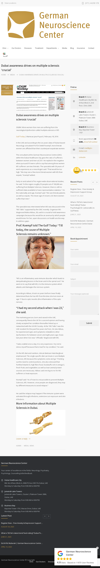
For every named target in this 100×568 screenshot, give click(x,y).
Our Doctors (16, 48)
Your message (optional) (79, 294)
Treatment (39, 48)
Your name (74, 249)
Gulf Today (20, 136)
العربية (5, 56)
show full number (91, 142)
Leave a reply (21, 438)
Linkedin (82, 157)
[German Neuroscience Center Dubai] (50, 25)
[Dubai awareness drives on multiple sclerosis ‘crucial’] (40, 97)
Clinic (4, 48)
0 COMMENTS (7, 93)
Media (64, 48)
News (32, 446)
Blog (72, 48)
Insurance (81, 48)
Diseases (28, 48)
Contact (91, 48)
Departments (51, 48)
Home (3, 75)
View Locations (10, 3)
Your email (74, 264)
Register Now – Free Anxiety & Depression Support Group (22, 523)
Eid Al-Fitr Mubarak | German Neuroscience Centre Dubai (22, 543)
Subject (73, 279)
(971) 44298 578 (92, 3)
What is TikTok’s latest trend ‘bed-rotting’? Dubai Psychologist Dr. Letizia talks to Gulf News (22, 533)
